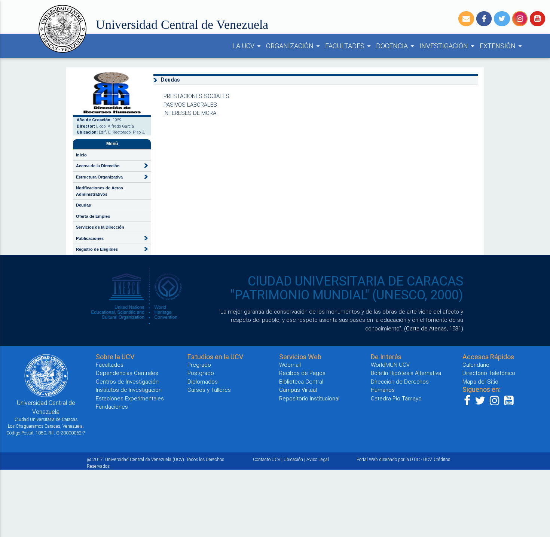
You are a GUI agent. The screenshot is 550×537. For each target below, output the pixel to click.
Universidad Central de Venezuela (182, 24)
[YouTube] (537, 18)
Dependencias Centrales (127, 372)
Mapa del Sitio (480, 381)
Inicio (81, 155)
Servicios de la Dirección (100, 227)
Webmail (290, 364)
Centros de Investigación (127, 381)
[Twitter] (502, 18)
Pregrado (199, 364)
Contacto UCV (266, 459)
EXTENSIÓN (502, 46)
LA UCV (247, 46)
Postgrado (200, 372)
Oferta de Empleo (93, 216)
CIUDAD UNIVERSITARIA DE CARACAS (355, 281)
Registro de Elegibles (97, 249)
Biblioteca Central (301, 381)
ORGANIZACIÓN (294, 46)
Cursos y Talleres (209, 389)
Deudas (83, 205)
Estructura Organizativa (99, 177)
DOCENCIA (396, 46)
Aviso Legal (317, 459)
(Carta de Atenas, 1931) (433, 328)
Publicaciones (90, 238)
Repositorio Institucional (309, 398)
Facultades (109, 364)
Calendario (475, 364)
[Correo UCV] (466, 18)
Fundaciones (112, 406)
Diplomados (202, 381)
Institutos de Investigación (129, 389)
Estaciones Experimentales (130, 398)
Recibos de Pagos (302, 372)
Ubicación (293, 459)
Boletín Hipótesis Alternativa (406, 372)
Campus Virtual (298, 389)
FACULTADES (349, 46)
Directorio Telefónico (488, 372)
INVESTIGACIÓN (448, 46)
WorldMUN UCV (390, 364)
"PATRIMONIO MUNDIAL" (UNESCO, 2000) (346, 295)
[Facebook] (484, 18)
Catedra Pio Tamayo (396, 398)
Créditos (442, 459)
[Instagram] (520, 18)
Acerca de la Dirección (98, 166)
